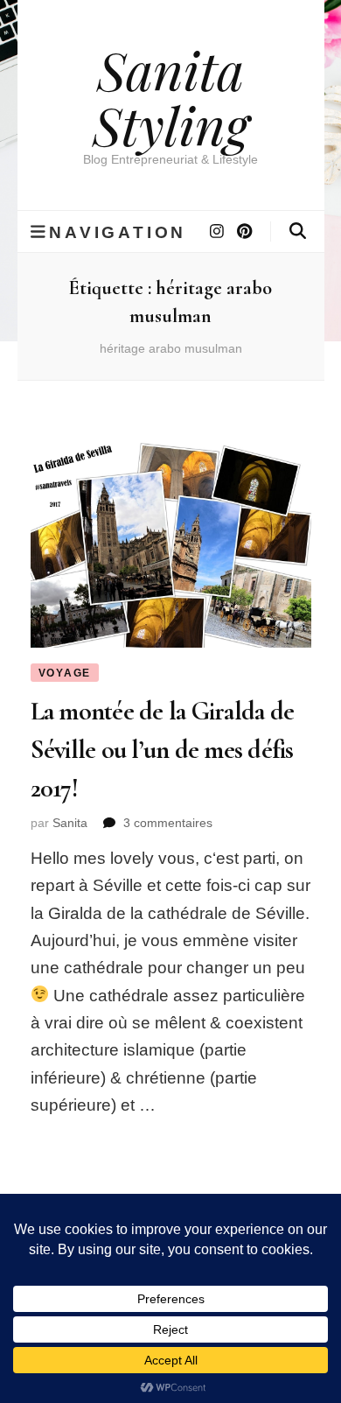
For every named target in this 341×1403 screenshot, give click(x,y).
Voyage (65, 673)
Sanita (69, 823)
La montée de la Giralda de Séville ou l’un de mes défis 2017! (163, 749)
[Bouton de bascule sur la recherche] (297, 231)
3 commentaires (167, 823)
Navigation (117, 232)
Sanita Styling (171, 96)
